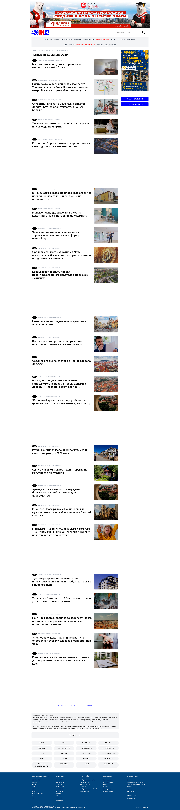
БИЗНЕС (57, 40)
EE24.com (105, 787)
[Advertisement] (75, 171)
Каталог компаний (135, 99)
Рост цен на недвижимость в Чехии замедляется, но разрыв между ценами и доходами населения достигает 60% (59, 383)
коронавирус (64, 748)
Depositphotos (107, 789)
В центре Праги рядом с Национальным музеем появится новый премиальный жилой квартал (61, 512)
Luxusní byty (83, 787)
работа (64, 753)
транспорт (108, 759)
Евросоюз (86, 753)
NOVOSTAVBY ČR (84, 776)
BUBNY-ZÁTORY (60, 787)
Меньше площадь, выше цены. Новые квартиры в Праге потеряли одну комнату (59, 214)
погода (64, 759)
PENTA (34, 784)
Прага (64, 743)
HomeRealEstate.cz (108, 782)
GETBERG (34, 791)
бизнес (86, 759)
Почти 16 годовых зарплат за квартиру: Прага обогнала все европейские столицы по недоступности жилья (62, 621)
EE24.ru (105, 784)
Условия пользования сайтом (135, 782)
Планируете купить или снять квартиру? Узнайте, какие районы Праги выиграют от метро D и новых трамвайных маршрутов (60, 87)
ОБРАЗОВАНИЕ (67, 40)
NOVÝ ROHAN (59, 789)
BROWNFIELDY (60, 776)
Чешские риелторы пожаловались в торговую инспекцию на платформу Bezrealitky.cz (56, 235)
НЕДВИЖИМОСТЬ (102, 40)
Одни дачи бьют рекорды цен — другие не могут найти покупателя (59, 471)
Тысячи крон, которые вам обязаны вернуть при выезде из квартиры (60, 125)
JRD (33, 796)
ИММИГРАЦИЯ (88, 40)
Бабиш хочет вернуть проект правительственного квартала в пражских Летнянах (60, 275)
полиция (86, 743)
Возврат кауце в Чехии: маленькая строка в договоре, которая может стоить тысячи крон (60, 660)
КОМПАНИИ (130, 40)
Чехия (41, 743)
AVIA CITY (58, 796)
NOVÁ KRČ (58, 793)
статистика (108, 764)
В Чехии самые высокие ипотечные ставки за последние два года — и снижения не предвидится (62, 196)
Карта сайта (130, 791)
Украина (41, 748)
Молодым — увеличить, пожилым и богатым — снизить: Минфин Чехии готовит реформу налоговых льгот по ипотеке (61, 532)
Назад (60, 706)
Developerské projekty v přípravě (88, 789)
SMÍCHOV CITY (60, 782)
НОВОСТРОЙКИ (69, 45)
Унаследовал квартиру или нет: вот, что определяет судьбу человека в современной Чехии (61, 640)
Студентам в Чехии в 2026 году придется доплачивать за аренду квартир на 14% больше (59, 107)
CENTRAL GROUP (36, 780)
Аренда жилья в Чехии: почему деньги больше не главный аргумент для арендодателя (57, 492)
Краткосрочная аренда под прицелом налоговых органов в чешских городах (57, 343)
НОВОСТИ (48, 40)
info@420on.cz (131, 799)
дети (42, 753)
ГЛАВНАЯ (34, 50)
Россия (108, 743)
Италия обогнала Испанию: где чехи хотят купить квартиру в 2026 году (59, 451)
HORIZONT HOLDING (37, 793)
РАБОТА (113, 40)
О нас (128, 780)
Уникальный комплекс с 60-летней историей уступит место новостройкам (61, 600)
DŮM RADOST (59, 800)
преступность (108, 748)
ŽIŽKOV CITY (59, 784)
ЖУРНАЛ (121, 40)
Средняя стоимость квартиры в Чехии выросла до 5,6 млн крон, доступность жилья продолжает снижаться (61, 255)
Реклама (129, 789)
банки (86, 764)
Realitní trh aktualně (85, 784)
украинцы (64, 764)
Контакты (129, 787)
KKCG (33, 798)
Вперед (89, 706)
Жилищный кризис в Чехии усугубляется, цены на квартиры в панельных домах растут (62, 402)
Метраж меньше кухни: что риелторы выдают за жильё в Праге (56, 66)
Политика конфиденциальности (136, 784)
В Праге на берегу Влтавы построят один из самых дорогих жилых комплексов (61, 145)
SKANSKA (34, 787)
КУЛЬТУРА (78, 40)
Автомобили (86, 748)
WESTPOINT (59, 798)
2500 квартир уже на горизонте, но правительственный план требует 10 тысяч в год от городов (61, 581)
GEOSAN (34, 789)
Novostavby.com (107, 780)
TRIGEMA (34, 782)
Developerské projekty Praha (87, 780)
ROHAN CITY (59, 780)
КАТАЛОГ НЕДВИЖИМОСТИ (107, 45)
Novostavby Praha (84, 782)
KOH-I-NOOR (59, 791)
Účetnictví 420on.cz (108, 791)
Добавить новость (134, 104)
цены (42, 759)
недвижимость (108, 753)
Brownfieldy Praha (84, 791)
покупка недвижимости (41, 765)
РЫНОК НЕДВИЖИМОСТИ (85, 45)
